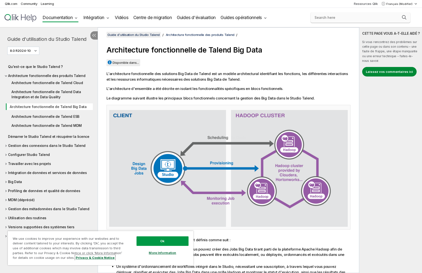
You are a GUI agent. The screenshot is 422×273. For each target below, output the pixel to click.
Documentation (57, 17)
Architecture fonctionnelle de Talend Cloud (47, 83)
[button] (404, 17)
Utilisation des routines (27, 218)
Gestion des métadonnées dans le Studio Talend (48, 209)
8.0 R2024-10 (20, 51)
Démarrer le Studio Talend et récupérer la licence (48, 136)
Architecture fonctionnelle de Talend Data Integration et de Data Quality (46, 94)
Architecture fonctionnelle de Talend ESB (45, 116)
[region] (100, 248)
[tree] (49, 150)
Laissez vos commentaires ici (389, 72)
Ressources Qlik (366, 4)
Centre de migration (152, 17)
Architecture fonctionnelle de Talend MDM (46, 125)
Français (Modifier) (399, 4)
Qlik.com (11, 4)
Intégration (93, 17)
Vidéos (121, 17)
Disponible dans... (126, 63)
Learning (47, 4)
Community (29, 4)
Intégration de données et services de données (47, 173)
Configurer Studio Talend (29, 155)
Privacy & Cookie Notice (95, 258)
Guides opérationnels (241, 17)
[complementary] (390, 150)
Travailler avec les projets (29, 164)
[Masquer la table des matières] (94, 35)
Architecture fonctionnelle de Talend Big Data (48, 107)
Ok (162, 241)
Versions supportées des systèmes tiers (41, 227)
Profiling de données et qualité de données (44, 191)
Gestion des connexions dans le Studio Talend (46, 145)
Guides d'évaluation (196, 17)
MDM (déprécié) (21, 200)
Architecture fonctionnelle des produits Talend (46, 76)
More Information (162, 253)
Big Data (15, 182)
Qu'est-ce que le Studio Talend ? (35, 67)
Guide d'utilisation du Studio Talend (46, 39)
